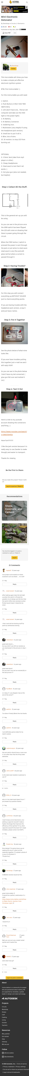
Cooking (4, 1017)
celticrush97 (10, 771)
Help (3, 1039)
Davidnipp (6, 23)
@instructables (9, 1053)
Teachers (4, 1025)
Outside (4, 1023)
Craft (3, 1015)
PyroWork (9, 689)
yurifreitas (9, 816)
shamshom (9, 640)
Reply (14, 584)
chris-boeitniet (10, 889)
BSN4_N (8, 795)
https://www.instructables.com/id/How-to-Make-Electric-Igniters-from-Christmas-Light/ (14, 901)
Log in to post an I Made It (14, 486)
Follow (13, 69)
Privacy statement (8, 1067)
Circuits (13, 23)
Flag (5, 580)
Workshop (5, 1009)
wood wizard (10, 591)
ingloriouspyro (10, 748)
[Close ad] (26, 7)
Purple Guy (9, 844)
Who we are (5, 1044)
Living (4, 1020)
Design (4, 1012)
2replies (5, 788)
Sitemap (4, 1042)
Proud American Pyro (11, 936)
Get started (5, 1036)
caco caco (9, 917)
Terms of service (22, 1064)
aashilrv (8, 709)
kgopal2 (8, 570)
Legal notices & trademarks (11, 1072)
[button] (2, 2)
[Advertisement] (14, 9)
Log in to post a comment (14, 978)
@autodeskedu (9, 1057)
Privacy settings (21, 1067)
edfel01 (8, 956)
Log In (15, 558)
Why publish (6, 1034)
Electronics (21, 23)
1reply (5, 972)
